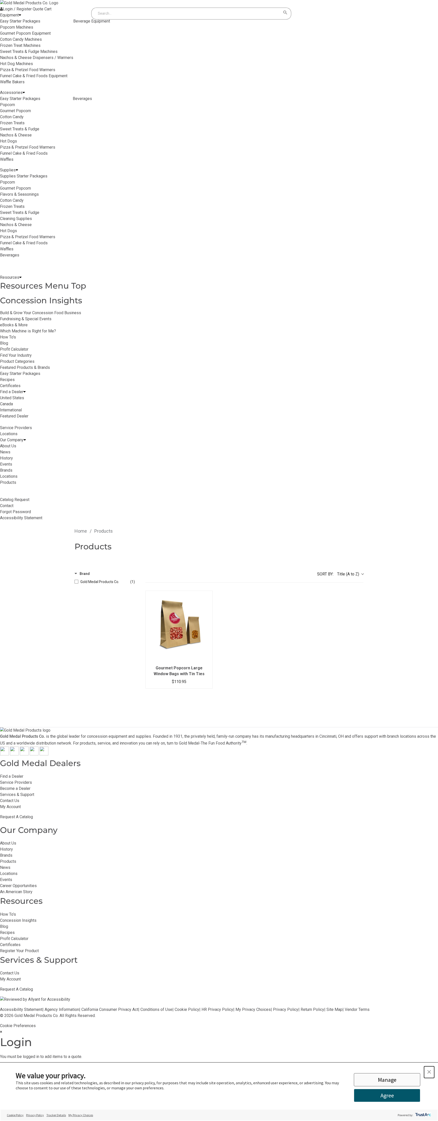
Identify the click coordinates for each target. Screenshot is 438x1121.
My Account (10, 806)
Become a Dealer (15, 788)
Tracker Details (56, 1115)
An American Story (16, 891)
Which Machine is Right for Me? (28, 331)
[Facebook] (4, 754)
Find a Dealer (11, 776)
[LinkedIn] (44, 754)
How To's (8, 337)
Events (6, 879)
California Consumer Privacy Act (109, 1009)
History (6, 849)
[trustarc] (422, 1115)
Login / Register (17, 9)
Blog (4, 343)
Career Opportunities (18, 885)
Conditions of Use (156, 1009)
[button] (429, 1072)
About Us (8, 843)
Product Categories (17, 361)
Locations (8, 873)
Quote (38, 9)
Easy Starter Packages (20, 373)
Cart (47, 9)
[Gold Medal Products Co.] (29, 3)
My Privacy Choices (253, 1009)
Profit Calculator (14, 349)
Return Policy (312, 1009)
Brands (6, 855)
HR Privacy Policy (217, 1009)
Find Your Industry (16, 355)
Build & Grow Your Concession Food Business (40, 312)
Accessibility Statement (21, 1009)
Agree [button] (387, 1095)
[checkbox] (105, 581)
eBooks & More (14, 325)
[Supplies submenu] (17, 170)
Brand (85, 574)
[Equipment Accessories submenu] (24, 93)
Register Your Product (19, 950)
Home (81, 531)
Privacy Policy (285, 1009)
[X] (14, 754)
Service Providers (16, 782)
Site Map (334, 1009)
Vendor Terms (357, 1009)
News (5, 867)
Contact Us (9, 800)
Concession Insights (41, 300)
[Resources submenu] (20, 277)
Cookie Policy (187, 1009)
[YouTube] (34, 754)
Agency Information (62, 1009)
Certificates (10, 385)
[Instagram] (24, 754)
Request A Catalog (16, 816)
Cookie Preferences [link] (18, 1025)
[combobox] (186, 13)
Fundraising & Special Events (25, 318)
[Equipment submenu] (20, 15)
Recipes (7, 379)
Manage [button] (387, 1079)
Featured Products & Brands (25, 367)
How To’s (8, 914)
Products (8, 861)
